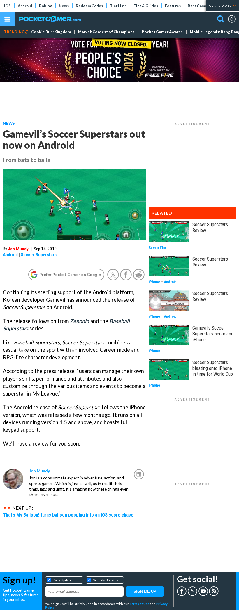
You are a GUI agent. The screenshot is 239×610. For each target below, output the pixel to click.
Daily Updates (63, 580)
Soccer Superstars (39, 254)
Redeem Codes (89, 6)
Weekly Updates (105, 580)
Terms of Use (139, 604)
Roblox (45, 6)
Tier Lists (118, 6)
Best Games (198, 6)
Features (173, 6)
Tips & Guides (145, 6)
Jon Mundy (18, 249)
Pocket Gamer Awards (162, 32)
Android (25, 6)
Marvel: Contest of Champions (106, 32)
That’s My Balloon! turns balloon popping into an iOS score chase (68, 515)
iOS (7, 6)
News (64, 6)
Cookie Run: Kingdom (51, 32)
